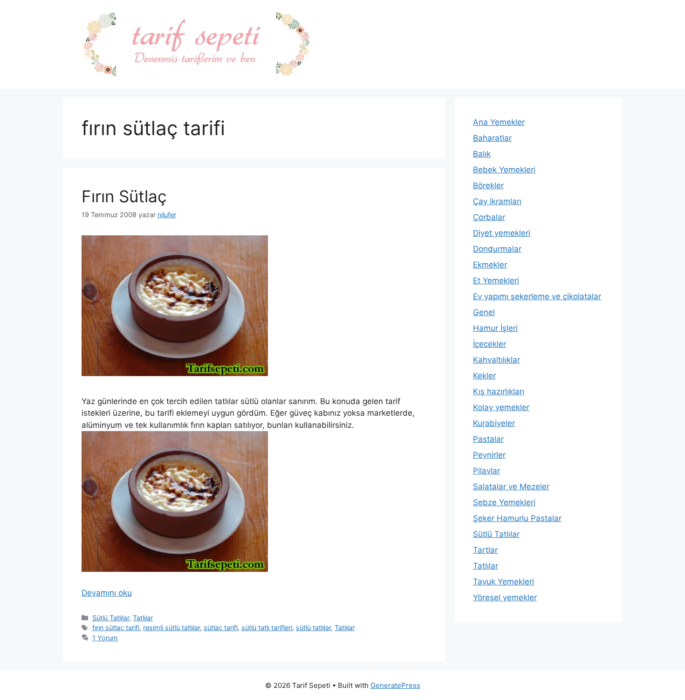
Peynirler (489, 455)
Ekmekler (490, 264)
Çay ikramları (497, 201)
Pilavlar (486, 470)
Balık (482, 153)
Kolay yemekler (501, 407)
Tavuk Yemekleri (503, 581)
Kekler (484, 375)
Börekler (488, 185)
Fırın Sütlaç (124, 196)
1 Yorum (105, 638)
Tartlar (485, 550)
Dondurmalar (497, 249)
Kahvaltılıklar (496, 359)
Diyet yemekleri (501, 233)
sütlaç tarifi (221, 627)
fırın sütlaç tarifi (115, 627)
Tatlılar (143, 618)
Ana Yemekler (499, 122)
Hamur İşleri (495, 328)
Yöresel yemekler (505, 597)
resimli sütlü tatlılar (171, 627)
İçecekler (489, 344)
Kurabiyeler (494, 423)
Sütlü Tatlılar (110, 618)
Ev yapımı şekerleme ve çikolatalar (537, 296)
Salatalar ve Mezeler (511, 486)
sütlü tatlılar (313, 627)
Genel (484, 312)
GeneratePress (395, 685)
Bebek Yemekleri (504, 169)
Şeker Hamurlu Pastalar (517, 518)
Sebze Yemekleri (504, 502)
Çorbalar (489, 217)
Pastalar (488, 439)
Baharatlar (492, 138)
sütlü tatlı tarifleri (266, 627)
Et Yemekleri (496, 280)
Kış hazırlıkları (498, 391)
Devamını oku (107, 592)
